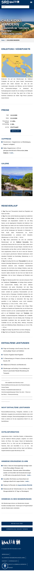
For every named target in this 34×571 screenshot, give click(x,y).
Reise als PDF (17, 523)
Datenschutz (13, 561)
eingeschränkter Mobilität (25, 485)
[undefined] (5, 566)
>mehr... (29, 475)
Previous (3, 179)
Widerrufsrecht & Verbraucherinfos (14, 564)
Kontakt (4, 561)
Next (31, 179)
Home (3, 40)
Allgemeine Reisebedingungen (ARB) (13, 557)
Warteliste (16, 130)
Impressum (5, 554)
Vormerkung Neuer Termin (17, 529)
